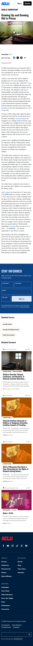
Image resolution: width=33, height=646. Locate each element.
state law (12, 226)
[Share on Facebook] (14, 58)
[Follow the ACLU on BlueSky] (26, 546)
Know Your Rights (7, 598)
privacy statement (24, 307)
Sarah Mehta (4, 54)
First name (5, 283)
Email (4, 290)
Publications (5, 605)
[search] (29, 634)
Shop (19, 565)
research (7, 192)
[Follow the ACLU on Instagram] (12, 546)
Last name (18, 283)
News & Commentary (9, 10)
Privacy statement (16, 625)
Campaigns (5, 587)
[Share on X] (18, 58)
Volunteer (21, 572)
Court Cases (5, 591)
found (3, 108)
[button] (21, 58)
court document (20, 118)
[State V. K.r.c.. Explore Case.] (16, 506)
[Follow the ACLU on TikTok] (17, 546)
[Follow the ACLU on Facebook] (3, 546)
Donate (27, 3)
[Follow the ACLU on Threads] (22, 546)
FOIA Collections (7, 594)
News (3, 602)
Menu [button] (19, 3)
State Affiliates (6, 576)
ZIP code (4, 297)
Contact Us (5, 565)
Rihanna (24, 85)
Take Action (22, 569)
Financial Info (6, 569)
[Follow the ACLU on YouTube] (8, 546)
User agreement (5, 625)
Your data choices (6, 627)
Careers (4, 561)
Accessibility (16, 627)
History (3, 572)
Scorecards (5, 609)
